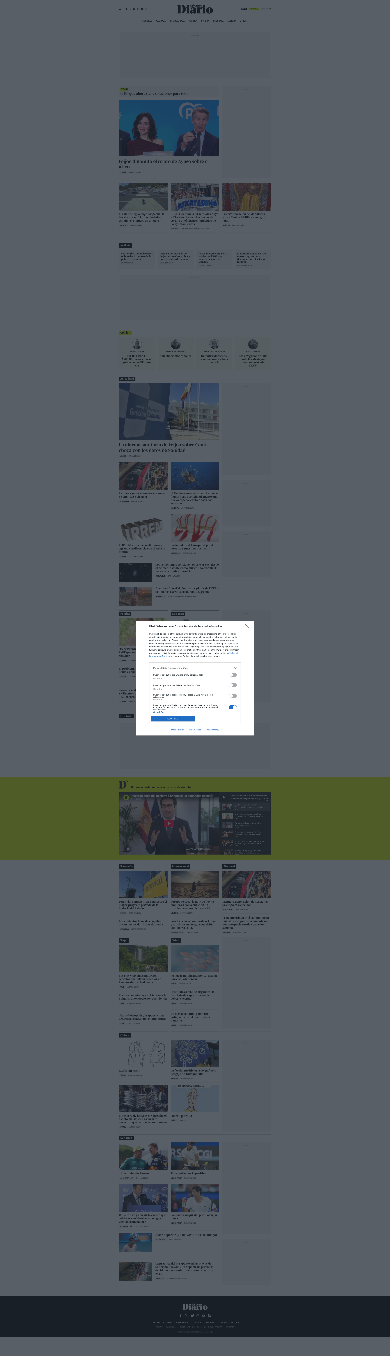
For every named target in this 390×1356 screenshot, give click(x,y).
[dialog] (195, 678)
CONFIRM (173, 719)
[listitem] (195, 668)
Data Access (195, 729)
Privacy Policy (212, 729)
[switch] (233, 675)
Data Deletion (177, 729)
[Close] (248, 627)
